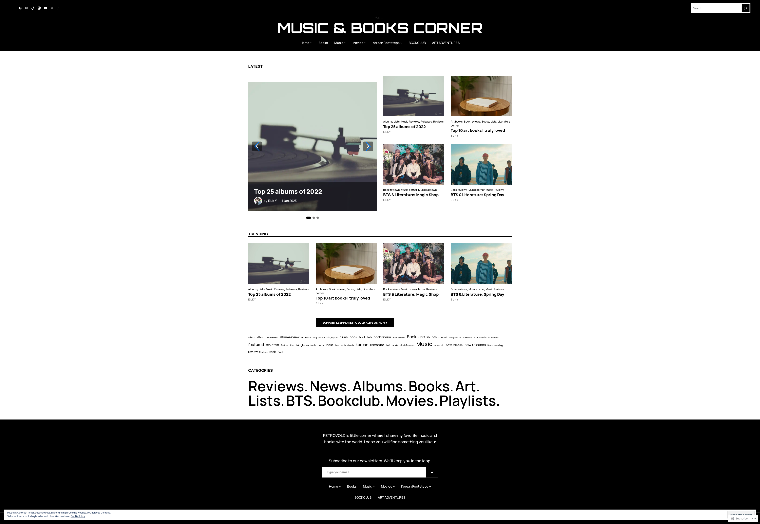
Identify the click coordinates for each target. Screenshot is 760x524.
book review (382, 337)
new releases (475, 344)
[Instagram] (26, 8)
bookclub (365, 337)
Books (485, 121)
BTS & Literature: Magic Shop (411, 194)
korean (362, 344)
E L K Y (272, 201)
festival (284, 345)
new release (454, 345)
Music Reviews (410, 121)
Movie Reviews (407, 345)
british (425, 337)
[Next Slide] (368, 146)
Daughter (453, 337)
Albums (387, 121)
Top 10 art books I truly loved (478, 130)
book (353, 337)
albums (306, 337)
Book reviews (472, 121)
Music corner (409, 190)
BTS (299, 400)
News (490, 345)
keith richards (347, 345)
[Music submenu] (345, 43)
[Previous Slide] (257, 146)
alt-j (315, 337)
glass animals (308, 345)
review (252, 352)
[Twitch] (58, 8)
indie (329, 345)
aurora (321, 337)
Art (465, 386)
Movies (410, 400)
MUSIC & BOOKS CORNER (379, 28)
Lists (397, 121)
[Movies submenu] (365, 43)
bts (434, 337)
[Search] (746, 8)
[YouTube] (45, 8)
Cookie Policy (78, 516)
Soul (280, 352)
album (251, 337)
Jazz (337, 345)
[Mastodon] (39, 8)
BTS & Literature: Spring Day (477, 194)
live (388, 345)
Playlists (467, 400)
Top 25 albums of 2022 (288, 191)
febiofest (272, 345)
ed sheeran (466, 337)
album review (289, 337)
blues (343, 337)
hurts (321, 345)
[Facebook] (20, 8)
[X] (51, 8)
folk (297, 345)
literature (377, 345)
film (292, 345)
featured (256, 344)
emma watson (481, 337)
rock (272, 351)
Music (424, 344)
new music (439, 345)
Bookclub (349, 400)
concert (443, 337)
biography (332, 337)
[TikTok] (32, 8)
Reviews (438, 121)
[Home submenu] (311, 43)
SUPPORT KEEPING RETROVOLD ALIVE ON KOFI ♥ (354, 322)
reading (498, 345)
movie (395, 345)
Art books (457, 121)
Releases (426, 121)
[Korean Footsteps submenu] (401, 43)
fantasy (495, 337)
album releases (267, 337)
